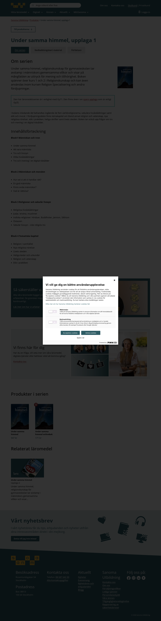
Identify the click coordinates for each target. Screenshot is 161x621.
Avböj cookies (90, 333)
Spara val (80, 338)
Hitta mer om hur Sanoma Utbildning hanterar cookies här (68, 304)
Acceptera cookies (70, 333)
